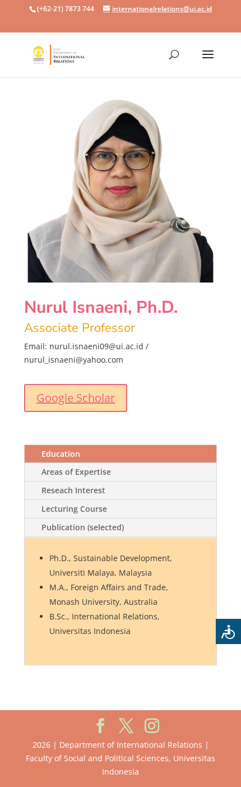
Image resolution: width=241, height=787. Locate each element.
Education (60, 453)
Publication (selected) (82, 527)
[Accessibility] (228, 631)
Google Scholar (75, 397)
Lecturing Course (74, 508)
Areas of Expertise (76, 471)
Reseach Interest (73, 490)
